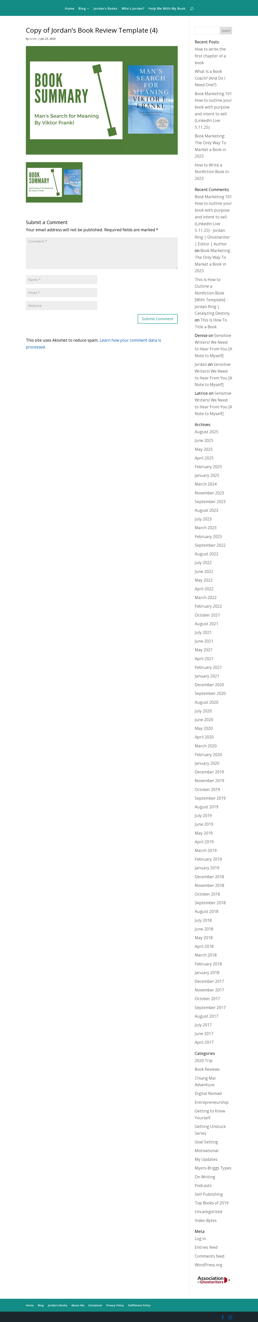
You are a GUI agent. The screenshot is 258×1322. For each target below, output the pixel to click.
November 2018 (209, 885)
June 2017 (204, 1033)
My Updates (206, 1159)
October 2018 (207, 894)
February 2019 (208, 859)
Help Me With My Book (167, 9)
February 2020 (208, 754)
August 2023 (206, 510)
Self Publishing (209, 1194)
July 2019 (203, 815)
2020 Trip (203, 1060)
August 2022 (206, 554)
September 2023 (210, 501)
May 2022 (204, 580)
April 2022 (204, 588)
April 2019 (204, 841)
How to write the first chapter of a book (210, 55)
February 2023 (208, 536)
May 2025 (204, 449)
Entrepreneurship (212, 1102)
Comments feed (209, 1256)
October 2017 (207, 998)
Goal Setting (206, 1142)
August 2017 (206, 1016)
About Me (77, 1305)
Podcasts (203, 1185)
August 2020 (206, 702)
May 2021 (204, 649)
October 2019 (207, 789)
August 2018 (206, 911)
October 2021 (207, 615)
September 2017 (210, 1007)
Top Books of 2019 (212, 1203)
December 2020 (209, 684)
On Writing (205, 1176)
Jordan (33, 38)
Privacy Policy (115, 1305)
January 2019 (207, 867)
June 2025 (204, 440)
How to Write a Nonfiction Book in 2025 (212, 171)
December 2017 (209, 981)
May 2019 (204, 833)
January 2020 (207, 763)
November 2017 (209, 990)
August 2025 (206, 431)
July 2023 (203, 519)
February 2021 (208, 667)
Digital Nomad (208, 1093)
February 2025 (208, 466)
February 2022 (208, 606)
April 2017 (204, 1042)
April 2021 (204, 658)
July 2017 (203, 1025)
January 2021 (207, 676)
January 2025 (207, 475)
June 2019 (204, 824)
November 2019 (209, 780)
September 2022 (210, 545)
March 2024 (206, 484)
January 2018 (207, 972)
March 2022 (206, 597)
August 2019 (206, 806)
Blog (82, 9)
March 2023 (206, 527)
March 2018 (206, 955)
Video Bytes (206, 1220)
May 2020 (204, 728)
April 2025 (204, 458)
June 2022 (204, 571)
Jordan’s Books (105, 9)
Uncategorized (208, 1211)
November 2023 (209, 493)
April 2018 (204, 946)
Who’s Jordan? (133, 9)
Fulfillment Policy (139, 1305)
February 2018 (208, 964)
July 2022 (203, 562)
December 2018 (209, 876)
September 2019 (210, 798)
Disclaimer (95, 1305)
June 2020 (204, 719)
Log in (200, 1238)
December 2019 (209, 772)
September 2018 (210, 902)
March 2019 (206, 850)
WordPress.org (208, 1264)
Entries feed (206, 1247)
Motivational (207, 1150)
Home (69, 9)
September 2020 (210, 693)
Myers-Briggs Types (213, 1168)
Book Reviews (207, 1069)
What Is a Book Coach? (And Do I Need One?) (210, 78)
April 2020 (204, 737)
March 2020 (206, 745)
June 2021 (204, 641)
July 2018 (203, 920)
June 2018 (204, 929)
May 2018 (204, 937)
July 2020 (203, 711)
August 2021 (206, 623)
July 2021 (203, 632)
